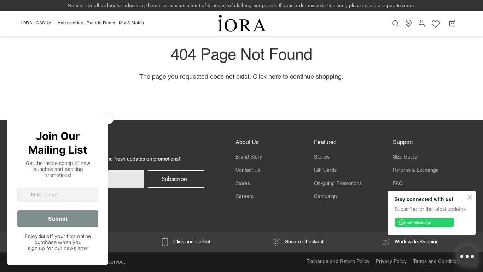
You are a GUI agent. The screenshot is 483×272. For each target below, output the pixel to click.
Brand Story (248, 157)
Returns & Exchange (416, 170)
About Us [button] (247, 143)
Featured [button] (325, 143)
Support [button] (403, 143)
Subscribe (174, 179)
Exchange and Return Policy (337, 261)
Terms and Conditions (437, 261)
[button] (27, 23)
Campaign (325, 196)
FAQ (398, 183)
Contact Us (247, 170)
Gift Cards (325, 170)
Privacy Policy (391, 261)
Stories (322, 157)
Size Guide (405, 157)
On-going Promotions (338, 183)
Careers (244, 196)
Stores (242, 183)
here (274, 77)
